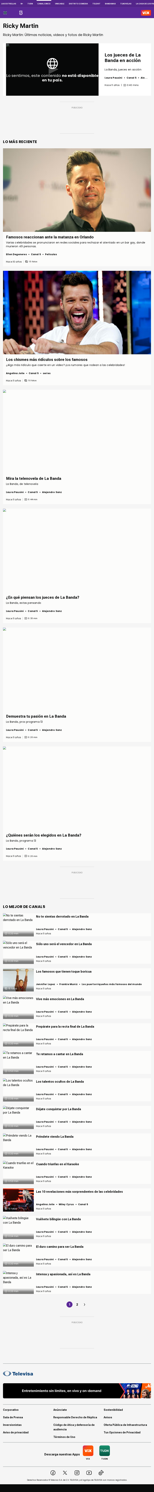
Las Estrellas (8, 4)
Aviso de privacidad (16, 1432)
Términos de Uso (64, 1436)
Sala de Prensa (13, 1417)
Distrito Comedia (78, 4)
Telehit (96, 4)
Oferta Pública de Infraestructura (125, 1424)
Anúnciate (60, 1409)
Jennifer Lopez (45, 984)
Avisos (108, 1417)
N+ (22, 4)
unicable (59, 4)
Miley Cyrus (66, 1204)
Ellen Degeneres (16, 254)
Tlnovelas (125, 4)
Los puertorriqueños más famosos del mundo (112, 984)
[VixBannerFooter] (77, 1390)
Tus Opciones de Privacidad (122, 1432)
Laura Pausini (113, 77)
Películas (51, 254)
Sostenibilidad (113, 1409)
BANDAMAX (110, 4)
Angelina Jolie (15, 373)
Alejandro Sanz (52, 492)
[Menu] (5, 13)
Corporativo (11, 1409)
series (47, 373)
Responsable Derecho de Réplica (75, 1417)
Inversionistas (12, 1424)
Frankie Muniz (68, 984)
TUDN (30, 4)
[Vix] (146, 13)
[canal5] (21, 13)
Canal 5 (132, 77)
